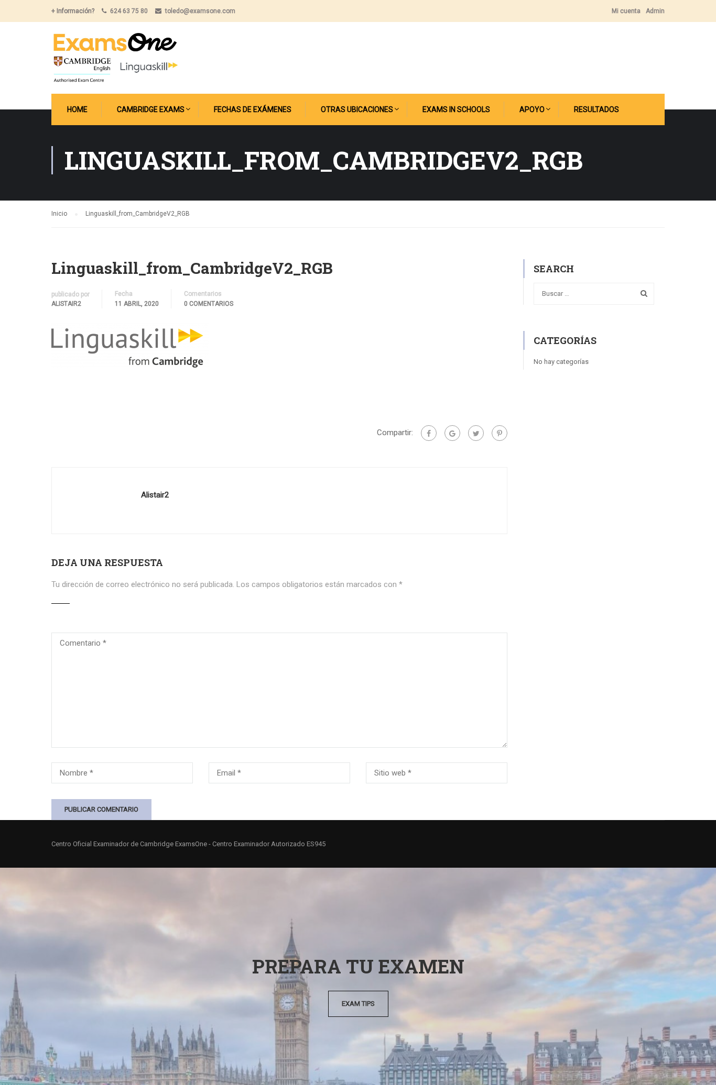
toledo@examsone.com (200, 11)
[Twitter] (476, 433)
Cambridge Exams (151, 109)
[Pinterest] (499, 433)
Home (77, 109)
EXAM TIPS (358, 1004)
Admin (655, 11)
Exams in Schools (456, 109)
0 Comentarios (208, 303)
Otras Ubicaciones (357, 109)
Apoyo (532, 109)
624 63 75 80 (129, 11)
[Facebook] (429, 433)
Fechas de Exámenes (252, 109)
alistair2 (66, 303)
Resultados (596, 109)
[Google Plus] (452, 433)
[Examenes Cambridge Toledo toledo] (115, 57)
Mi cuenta (626, 11)
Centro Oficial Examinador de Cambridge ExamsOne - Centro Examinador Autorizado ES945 (188, 844)
